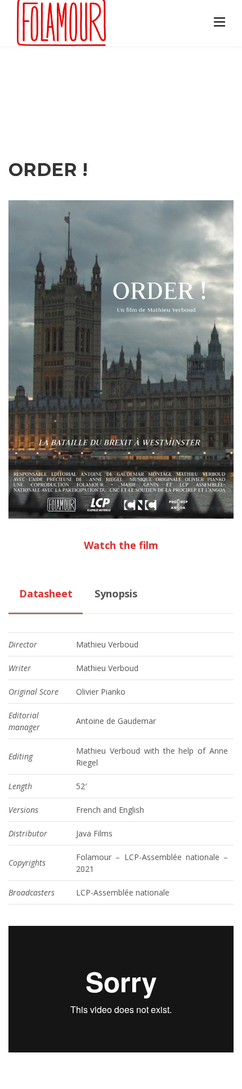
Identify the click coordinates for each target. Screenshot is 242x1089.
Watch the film (121, 545)
